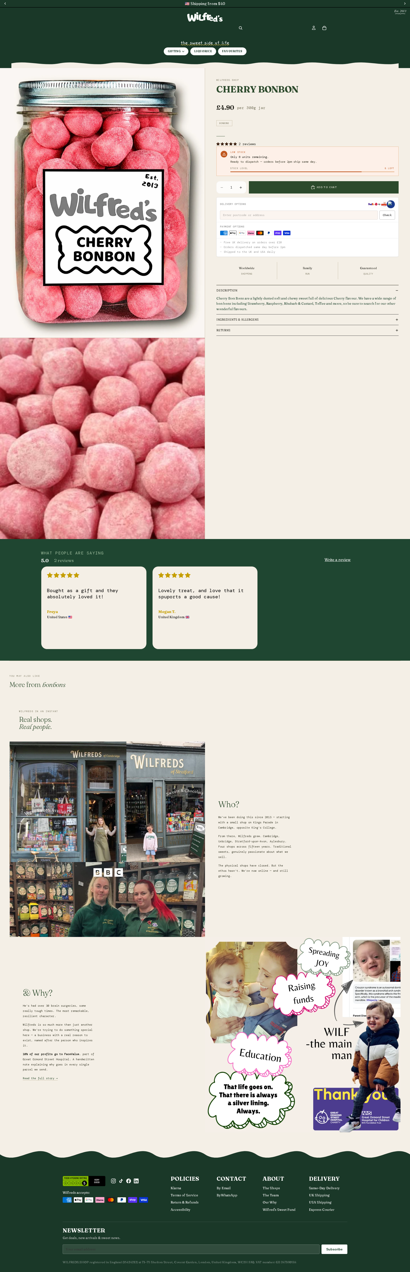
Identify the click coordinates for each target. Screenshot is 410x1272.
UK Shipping (319, 1195)
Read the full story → (40, 1078)
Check (387, 215)
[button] (227, 144)
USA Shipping (320, 1202)
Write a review (338, 559)
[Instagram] (113, 1181)
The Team (271, 1195)
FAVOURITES (232, 51)
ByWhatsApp (227, 1195)
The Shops (271, 1188)
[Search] (240, 28)
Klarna (176, 1188)
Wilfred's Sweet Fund (279, 1209)
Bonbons (224, 123)
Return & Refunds (185, 1202)
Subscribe (334, 1249)
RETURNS (223, 330)
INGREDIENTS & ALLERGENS (237, 319)
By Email (224, 1188)
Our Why (270, 1202)
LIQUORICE (203, 51)
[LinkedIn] (136, 1181)
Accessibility (181, 1209)
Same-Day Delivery (324, 1188)
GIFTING (174, 51)
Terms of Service (184, 1195)
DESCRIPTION (226, 290)
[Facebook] (128, 1181)
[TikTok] (121, 1181)
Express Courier (321, 1209)
